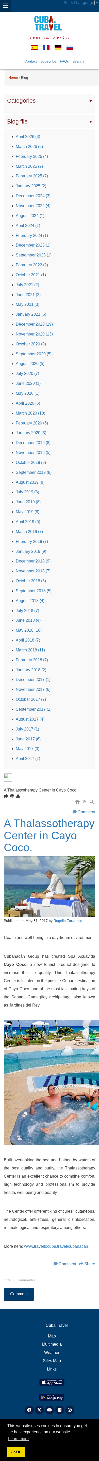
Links (52, 1369)
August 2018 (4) (30, 601)
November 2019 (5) (33, 452)
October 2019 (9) (31, 462)
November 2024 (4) (33, 206)
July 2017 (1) (27, 729)
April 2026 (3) (28, 136)
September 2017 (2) (34, 709)
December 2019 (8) (33, 442)
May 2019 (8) (27, 512)
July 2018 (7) (27, 610)
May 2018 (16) (29, 630)
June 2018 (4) (28, 620)
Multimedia (52, 1344)
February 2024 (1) (32, 235)
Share (89, 1264)
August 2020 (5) (30, 363)
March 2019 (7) (29, 531)
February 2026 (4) (32, 156)
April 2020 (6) (28, 403)
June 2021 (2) (28, 295)
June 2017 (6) (28, 739)
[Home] (78, 802)
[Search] (92, 802)
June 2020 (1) (28, 383)
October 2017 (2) (31, 699)
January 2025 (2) (31, 186)
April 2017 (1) (28, 758)
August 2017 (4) (30, 719)
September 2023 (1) (34, 255)
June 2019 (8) (28, 502)
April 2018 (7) (28, 640)
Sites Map (52, 1361)
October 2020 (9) (31, 344)
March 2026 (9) (29, 146)
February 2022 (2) (32, 265)
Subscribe (48, 61)
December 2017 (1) (33, 679)
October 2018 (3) (31, 581)
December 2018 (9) (33, 561)
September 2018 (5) (34, 591)
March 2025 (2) (29, 166)
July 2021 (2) (27, 285)
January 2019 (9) (31, 551)
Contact (30, 61)
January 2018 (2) (31, 670)
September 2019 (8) (34, 472)
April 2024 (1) (28, 225)
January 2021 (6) (31, 314)
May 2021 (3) (27, 304)
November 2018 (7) (33, 571)
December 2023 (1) (33, 245)
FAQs (64, 61)
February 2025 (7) (32, 176)
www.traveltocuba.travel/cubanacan (56, 1246)
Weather (51, 1352)
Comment (86, 812)
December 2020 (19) (34, 324)
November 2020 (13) (34, 334)
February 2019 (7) (32, 541)
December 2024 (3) (33, 196)
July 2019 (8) (27, 492)
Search (78, 61)
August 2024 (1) (30, 216)
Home (13, 77)
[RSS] (85, 802)
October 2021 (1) (31, 275)
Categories (21, 100)
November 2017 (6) (33, 689)
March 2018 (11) (30, 650)
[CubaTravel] (49, 23)
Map (52, 1336)
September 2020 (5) (34, 354)
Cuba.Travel (57, 1325)
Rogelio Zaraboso (68, 921)
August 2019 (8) (30, 482)
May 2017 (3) (27, 749)
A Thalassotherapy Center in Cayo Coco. (49, 835)
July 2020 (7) (27, 373)
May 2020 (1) (27, 393)
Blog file (17, 121)
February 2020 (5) (32, 423)
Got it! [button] (16, 1452)
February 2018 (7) (32, 660)
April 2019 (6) (28, 522)
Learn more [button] (18, 1439)
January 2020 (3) (31, 433)
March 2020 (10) (30, 413)
